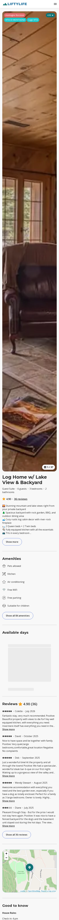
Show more (8, 729)
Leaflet (22, 891)
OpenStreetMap (34, 891)
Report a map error (48, 891)
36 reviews (20, 499)
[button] (33, 874)
